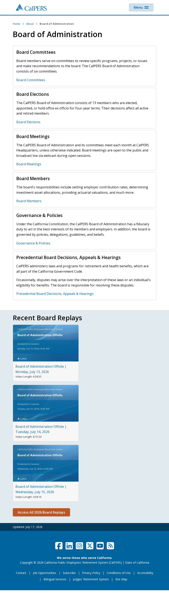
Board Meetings (28, 164)
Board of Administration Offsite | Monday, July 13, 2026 (41, 369)
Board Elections (28, 122)
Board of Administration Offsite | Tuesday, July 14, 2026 (41, 429)
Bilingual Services (54, 579)
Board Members (28, 201)
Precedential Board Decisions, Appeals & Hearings (55, 293)
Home (16, 24)
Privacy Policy (91, 573)
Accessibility (145, 573)
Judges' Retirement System (91, 579)
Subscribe (69, 573)
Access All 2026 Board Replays (41, 512)
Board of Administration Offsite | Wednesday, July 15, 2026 (41, 489)
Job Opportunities (44, 573)
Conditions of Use (119, 573)
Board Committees (30, 80)
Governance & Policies (33, 243)
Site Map (121, 579)
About (30, 24)
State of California (137, 562)
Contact (21, 573)
